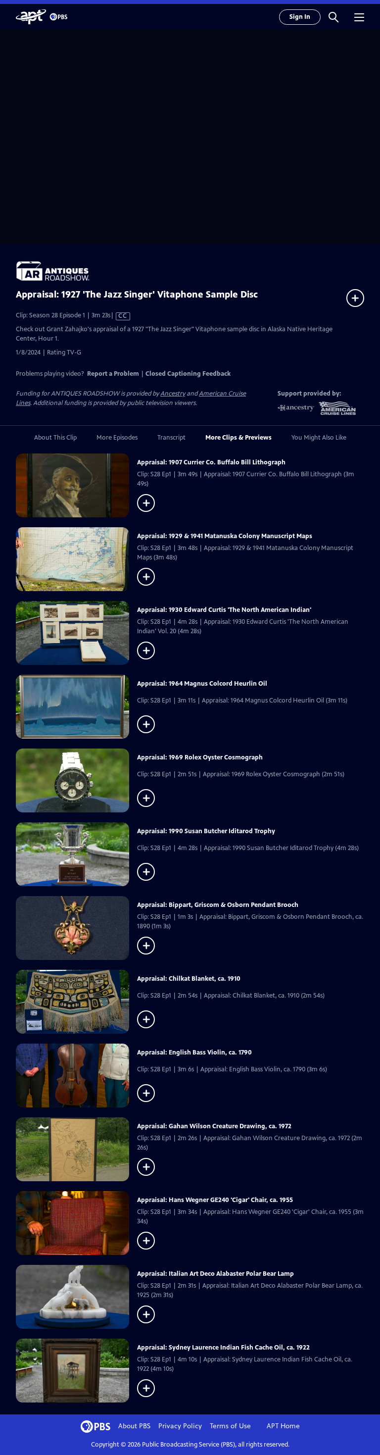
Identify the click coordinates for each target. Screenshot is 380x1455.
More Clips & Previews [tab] (238, 438)
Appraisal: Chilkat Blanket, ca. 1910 (188, 979)
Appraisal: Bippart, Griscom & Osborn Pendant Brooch (217, 905)
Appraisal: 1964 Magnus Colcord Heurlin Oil (202, 684)
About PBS (134, 1426)
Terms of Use (230, 1426)
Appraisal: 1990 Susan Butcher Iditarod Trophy (206, 831)
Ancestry (172, 394)
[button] (333, 17)
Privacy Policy (180, 1426)
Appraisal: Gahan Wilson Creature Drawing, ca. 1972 (214, 1126)
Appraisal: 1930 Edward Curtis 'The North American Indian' (224, 610)
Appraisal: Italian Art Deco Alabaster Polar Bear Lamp (215, 1274)
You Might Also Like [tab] (318, 438)
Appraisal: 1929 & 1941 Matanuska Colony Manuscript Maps (224, 536)
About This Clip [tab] (55, 438)
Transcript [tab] (171, 438)
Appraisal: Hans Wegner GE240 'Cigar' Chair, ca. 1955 (215, 1200)
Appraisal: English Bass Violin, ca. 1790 (194, 1052)
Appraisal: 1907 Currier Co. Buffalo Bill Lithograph (211, 462)
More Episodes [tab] (117, 438)
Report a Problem (113, 374)
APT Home (283, 1426)
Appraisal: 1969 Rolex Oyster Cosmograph (200, 757)
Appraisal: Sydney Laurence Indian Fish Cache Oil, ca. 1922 (223, 1348)
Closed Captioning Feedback (188, 374)
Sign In (299, 17)
